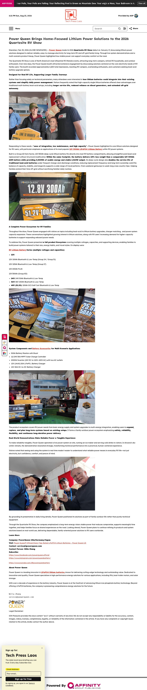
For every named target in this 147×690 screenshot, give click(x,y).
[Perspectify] (4, 342)
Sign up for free (23, 679)
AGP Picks (7, 3)
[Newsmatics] (4, 353)
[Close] (42, 648)
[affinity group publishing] (4, 347)
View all (141, 3)
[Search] (119, 28)
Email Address (13, 669)
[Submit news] (4, 337)
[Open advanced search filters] (124, 28)
